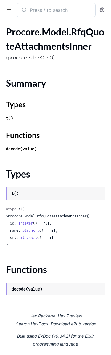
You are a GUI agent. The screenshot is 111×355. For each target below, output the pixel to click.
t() (9, 118)
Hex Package (42, 315)
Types (16, 104)
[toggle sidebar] (7, 9)
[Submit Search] (24, 11)
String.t (30, 230)
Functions (23, 135)
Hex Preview (70, 315)
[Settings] (102, 10)
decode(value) (21, 148)
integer (25, 223)
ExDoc (44, 335)
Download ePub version (73, 323)
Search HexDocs (32, 324)
